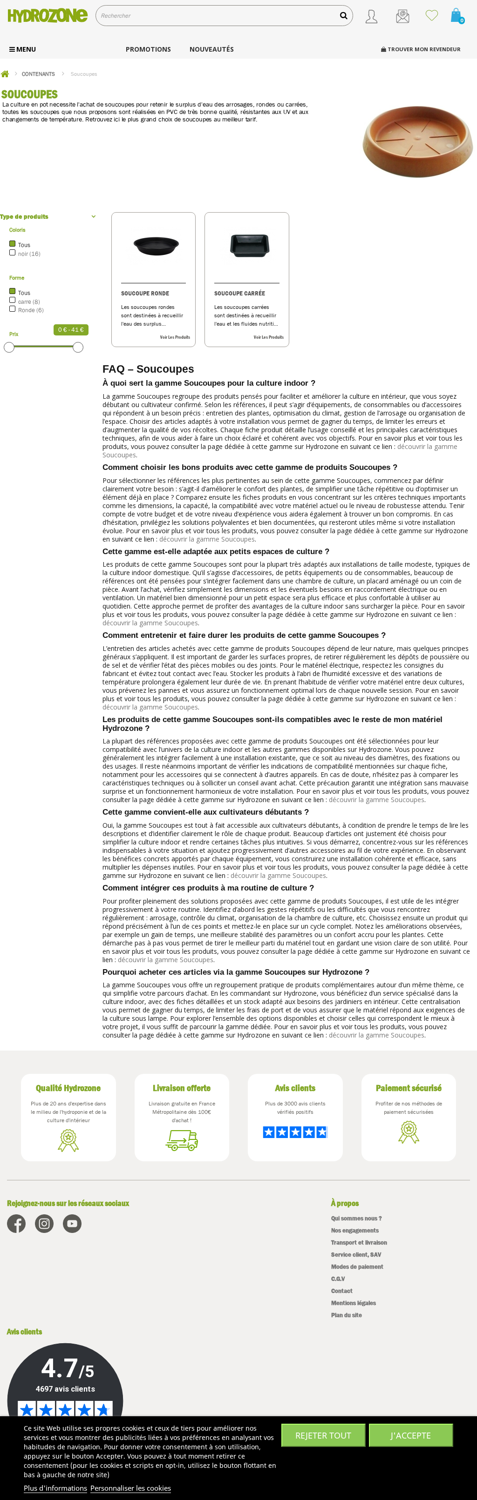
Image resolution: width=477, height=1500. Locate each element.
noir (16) (29, 254)
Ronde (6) (31, 310)
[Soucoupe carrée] (247, 246)
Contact (342, 1291)
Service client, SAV (356, 1255)
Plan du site (346, 1315)
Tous (24, 245)
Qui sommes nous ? (356, 1218)
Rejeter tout (323, 1435)
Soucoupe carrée (239, 293)
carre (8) (29, 302)
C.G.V (338, 1279)
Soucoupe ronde (145, 293)
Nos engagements (355, 1230)
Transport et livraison (359, 1242)
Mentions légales (353, 1303)
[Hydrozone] (48, 15)
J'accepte (411, 1435)
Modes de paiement (357, 1267)
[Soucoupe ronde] (154, 246)
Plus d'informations (55, 1488)
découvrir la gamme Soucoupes (207, 539)
